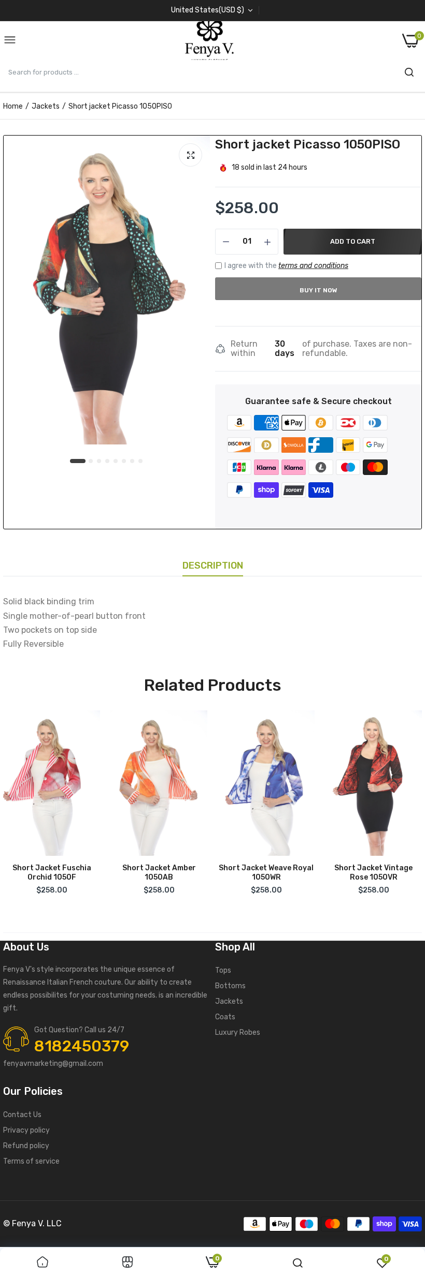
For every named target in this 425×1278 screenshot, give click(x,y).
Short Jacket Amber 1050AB (159, 873)
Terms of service (31, 1161)
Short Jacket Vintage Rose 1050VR (373, 873)
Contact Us (22, 1114)
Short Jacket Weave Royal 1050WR (266, 873)
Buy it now (318, 290)
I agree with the (286, 265)
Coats (225, 1017)
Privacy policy (26, 1130)
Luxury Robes (237, 1032)
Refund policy (26, 1145)
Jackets (46, 106)
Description (212, 565)
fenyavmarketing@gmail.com (53, 1063)
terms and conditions (313, 265)
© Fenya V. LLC (32, 1223)
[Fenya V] (209, 40)
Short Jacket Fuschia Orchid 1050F (51, 873)
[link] (42, 1263)
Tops (223, 970)
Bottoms (230, 986)
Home (13, 106)
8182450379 (81, 1046)
